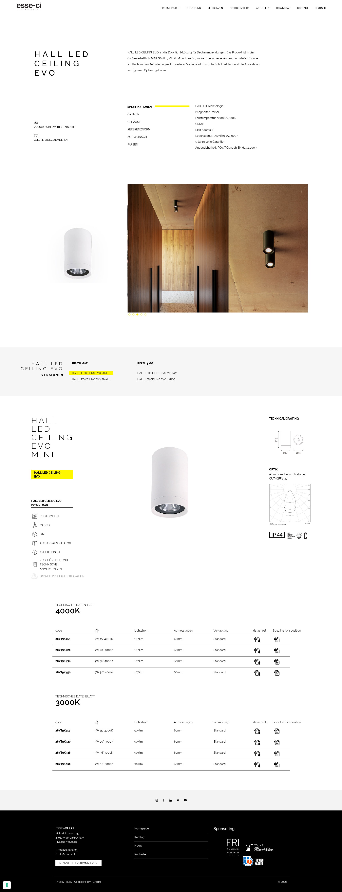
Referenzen (215, 8)
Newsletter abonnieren (78, 863)
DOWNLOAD (283, 8)
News (138, 845)
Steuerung (194, 8)
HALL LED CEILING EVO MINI (89, 372)
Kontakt (302, 8)
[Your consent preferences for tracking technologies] (7, 885)
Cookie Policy (82, 881)
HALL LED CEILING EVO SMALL (91, 379)
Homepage (141, 828)
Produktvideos (239, 8)
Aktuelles (262, 8)
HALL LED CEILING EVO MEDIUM (157, 372)
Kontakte (140, 854)
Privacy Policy (63, 881)
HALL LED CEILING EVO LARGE (156, 379)
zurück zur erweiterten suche (54, 127)
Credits (97, 881)
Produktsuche (170, 8)
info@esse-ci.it (66, 854)
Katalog (139, 837)
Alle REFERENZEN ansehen (50, 140)
